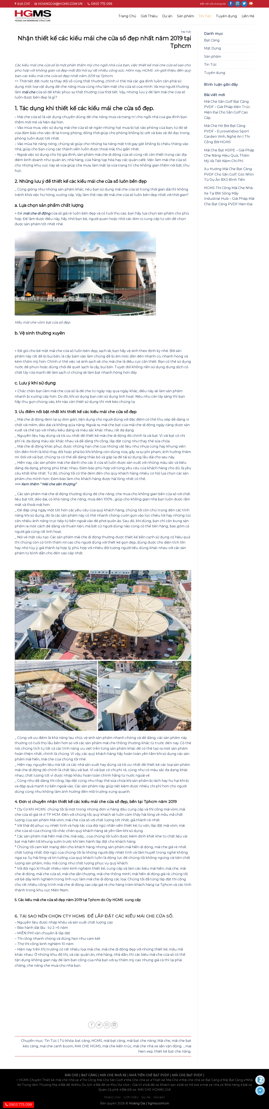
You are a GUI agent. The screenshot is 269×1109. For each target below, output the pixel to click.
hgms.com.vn (158, 1103)
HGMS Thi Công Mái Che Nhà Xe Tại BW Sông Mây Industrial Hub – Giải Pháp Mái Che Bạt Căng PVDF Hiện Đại (229, 196)
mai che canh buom (56, 1046)
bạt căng (82, 1041)
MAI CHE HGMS (88, 1046)
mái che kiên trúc (117, 1046)
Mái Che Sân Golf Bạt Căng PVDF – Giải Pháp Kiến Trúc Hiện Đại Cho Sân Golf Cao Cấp (227, 110)
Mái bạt (159, 1097)
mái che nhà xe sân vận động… (158, 1046)
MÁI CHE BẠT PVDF (187, 1075)
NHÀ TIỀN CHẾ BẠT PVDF (149, 1075)
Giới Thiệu (149, 16)
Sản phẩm (185, 16)
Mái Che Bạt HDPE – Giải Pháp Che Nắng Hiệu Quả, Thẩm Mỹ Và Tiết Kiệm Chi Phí (229, 155)
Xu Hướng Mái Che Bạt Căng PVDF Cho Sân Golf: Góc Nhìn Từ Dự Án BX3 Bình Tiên (229, 174)
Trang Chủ (127, 16)
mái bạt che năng (141, 1041)
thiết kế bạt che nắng (172, 1051)
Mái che (163, 1041)
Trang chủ (112, 1097)
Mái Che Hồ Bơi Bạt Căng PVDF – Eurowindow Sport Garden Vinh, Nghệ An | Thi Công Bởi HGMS (227, 134)
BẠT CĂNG (89, 1075)
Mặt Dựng (212, 48)
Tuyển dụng (226, 16)
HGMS (96, 1041)
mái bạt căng (114, 1041)
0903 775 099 (20, 1105)
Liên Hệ (248, 16)
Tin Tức (205, 16)
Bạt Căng (212, 40)
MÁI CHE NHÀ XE (113, 1075)
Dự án (167, 16)
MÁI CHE (71, 1075)
